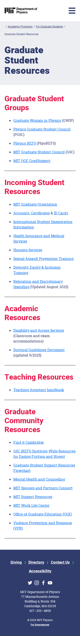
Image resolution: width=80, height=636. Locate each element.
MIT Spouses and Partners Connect (43, 488)
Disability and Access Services (38, 330)
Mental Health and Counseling (39, 479)
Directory (36, 562)
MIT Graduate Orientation (35, 204)
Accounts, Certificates (31, 213)
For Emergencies (40, 625)
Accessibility (40, 571)
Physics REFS (24, 143)
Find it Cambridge (28, 442)
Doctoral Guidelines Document (39, 349)
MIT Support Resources (32, 496)
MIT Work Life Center (31, 505)
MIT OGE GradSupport (31, 160)
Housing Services (27, 249)
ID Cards (61, 213)
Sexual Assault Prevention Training (43, 258)
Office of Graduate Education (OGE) (42, 514)
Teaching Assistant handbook (38, 389)
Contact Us (60, 562)
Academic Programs (20, 26)
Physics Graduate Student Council (41, 129)
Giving (16, 562)
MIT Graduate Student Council (39, 152)
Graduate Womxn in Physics (37, 120)
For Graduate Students (49, 26)
